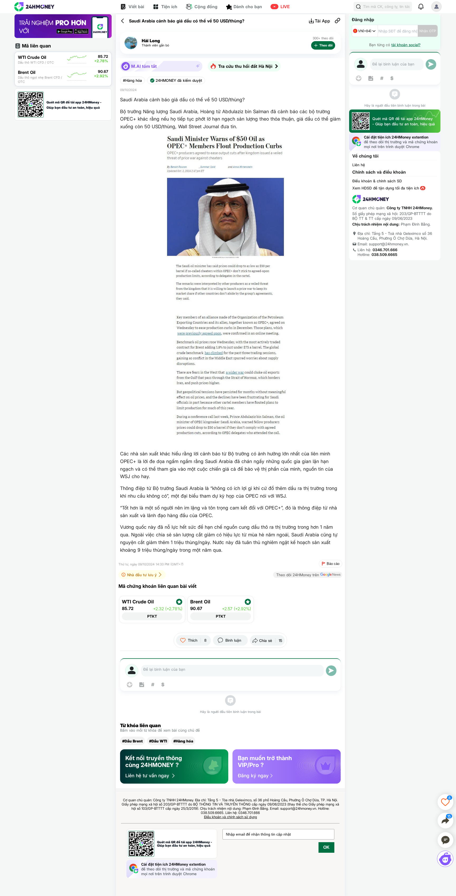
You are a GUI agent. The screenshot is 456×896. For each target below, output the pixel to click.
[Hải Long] (130, 43)
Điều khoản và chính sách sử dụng (230, 817)
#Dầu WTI (158, 741)
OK (326, 847)
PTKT (152, 616)
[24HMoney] (34, 6)
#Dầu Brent (132, 741)
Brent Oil (200, 601)
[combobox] (365, 31)
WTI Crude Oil (138, 601)
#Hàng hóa (132, 80)
